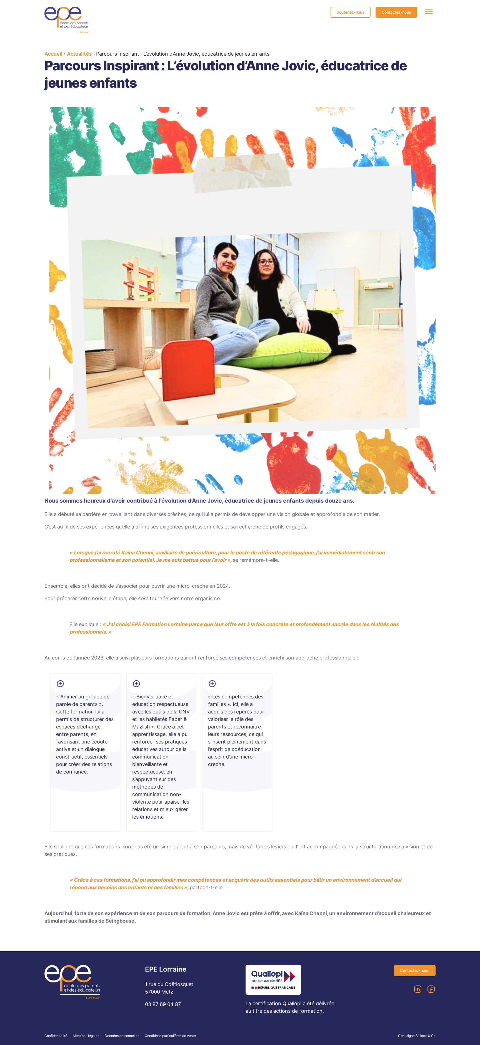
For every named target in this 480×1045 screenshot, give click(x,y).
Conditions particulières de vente (170, 1036)
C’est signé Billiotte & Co (417, 1036)
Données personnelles (122, 1036)
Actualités (79, 54)
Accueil (53, 54)
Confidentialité (55, 1036)
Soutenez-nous (350, 12)
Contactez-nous (396, 12)
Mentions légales (86, 1036)
